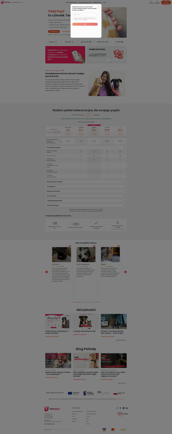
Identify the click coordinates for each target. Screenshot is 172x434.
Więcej (85, 19)
